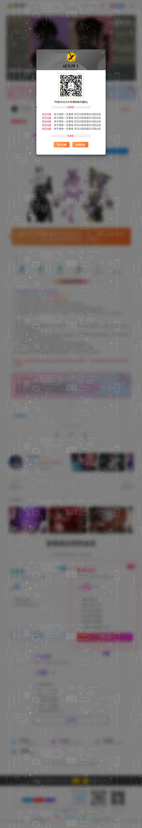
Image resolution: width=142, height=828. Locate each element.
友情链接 (80, 144)
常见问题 (61, 144)
